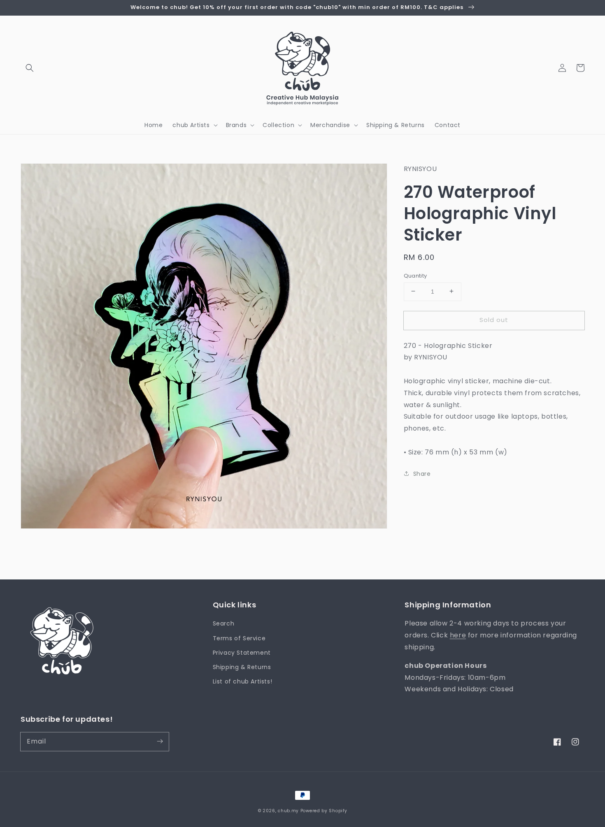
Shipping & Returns (242, 667)
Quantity (415, 275)
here (458, 635)
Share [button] (422, 473)
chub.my (288, 811)
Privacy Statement (242, 653)
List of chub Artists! (242, 681)
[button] (30, 68)
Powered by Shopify (323, 811)
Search (224, 623)
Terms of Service (239, 638)
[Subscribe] (160, 741)
